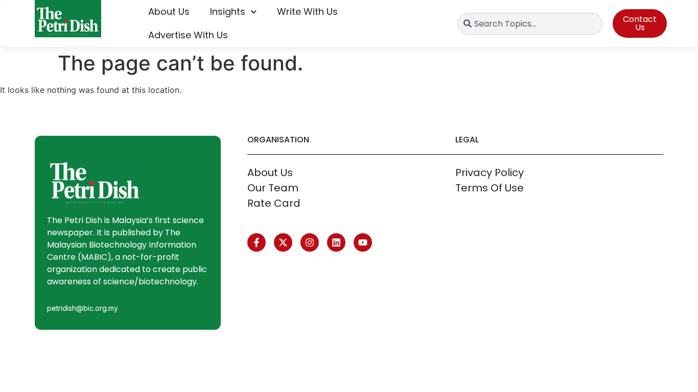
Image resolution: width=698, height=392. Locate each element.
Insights (227, 11)
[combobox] (530, 24)
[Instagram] (309, 242)
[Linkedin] (336, 242)
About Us (169, 11)
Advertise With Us (188, 35)
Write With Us (307, 11)
